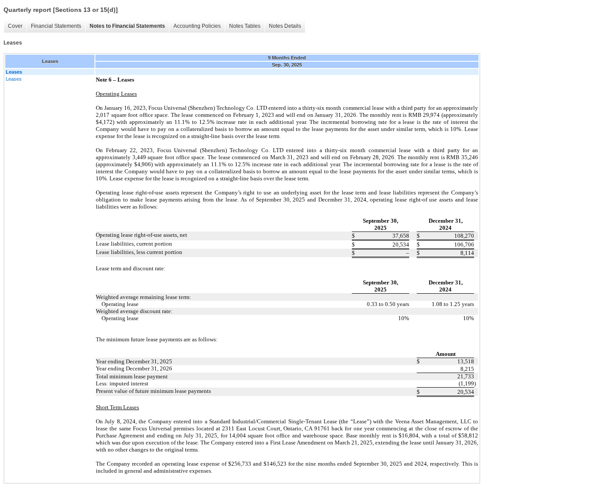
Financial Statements (56, 26)
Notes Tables (244, 26)
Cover (15, 26)
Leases (14, 79)
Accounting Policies (197, 26)
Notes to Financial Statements (127, 26)
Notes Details (285, 26)
